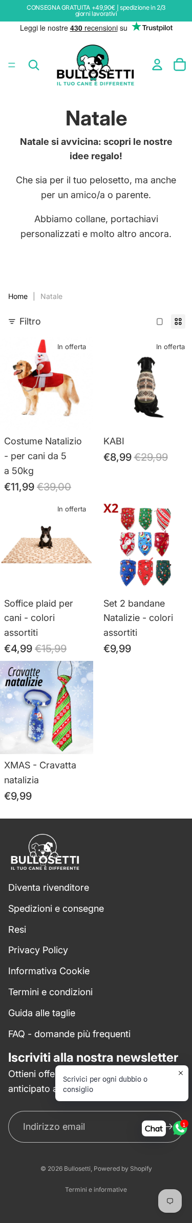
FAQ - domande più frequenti (69, 1033)
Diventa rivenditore (48, 887)
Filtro (30, 321)
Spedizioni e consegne (56, 908)
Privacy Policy (38, 950)
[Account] (157, 64)
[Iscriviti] (168, 1127)
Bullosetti (77, 1168)
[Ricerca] (34, 65)
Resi (17, 929)
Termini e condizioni (50, 991)
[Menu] (12, 65)
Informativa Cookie (49, 970)
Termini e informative (96, 1189)
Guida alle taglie (41, 1012)
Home (18, 296)
